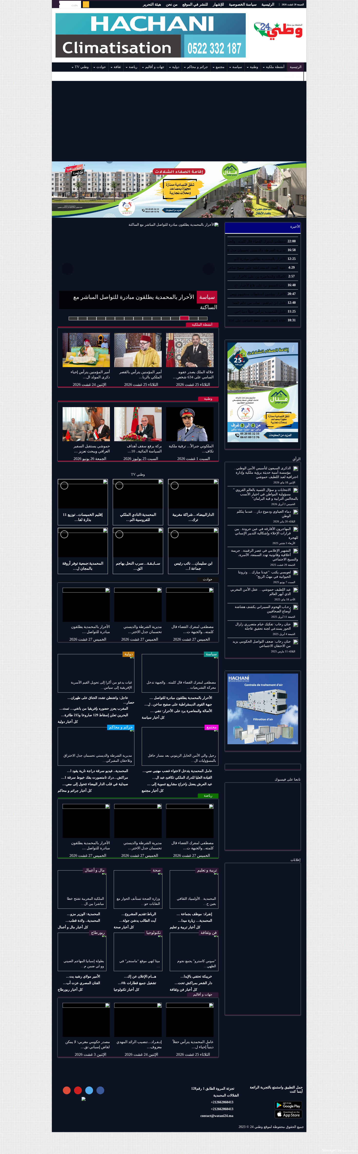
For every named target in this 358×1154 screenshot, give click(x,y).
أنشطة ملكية (275, 67)
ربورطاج (98, 932)
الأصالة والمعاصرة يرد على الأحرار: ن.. (258, 276)
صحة (157, 870)
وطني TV (82, 67)
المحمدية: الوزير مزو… (83, 914)
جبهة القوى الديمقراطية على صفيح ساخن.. (255, 268)
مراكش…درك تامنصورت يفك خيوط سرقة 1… (94, 777)
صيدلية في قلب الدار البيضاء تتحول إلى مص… (95, 784)
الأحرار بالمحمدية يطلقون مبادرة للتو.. (259, 259)
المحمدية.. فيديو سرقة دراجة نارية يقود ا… (97, 771)
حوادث (101, 67)
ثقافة (117, 67)
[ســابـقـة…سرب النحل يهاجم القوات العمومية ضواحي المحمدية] (138, 542)
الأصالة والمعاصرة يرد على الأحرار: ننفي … (181, 711)
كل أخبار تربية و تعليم (185, 927)
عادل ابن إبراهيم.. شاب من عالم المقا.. (258, 303)
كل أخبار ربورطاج (70, 989)
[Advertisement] (179, 121)
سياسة (237, 67)
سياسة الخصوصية (243, 4)
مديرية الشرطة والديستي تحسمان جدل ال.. (255, 250)
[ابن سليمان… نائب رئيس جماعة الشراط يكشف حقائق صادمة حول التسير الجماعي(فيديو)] (193, 542)
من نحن (172, 4)
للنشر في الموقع (195, 4)
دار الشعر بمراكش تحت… (193, 983)
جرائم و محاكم (197, 67)
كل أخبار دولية (68, 722)
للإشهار (218, 4)
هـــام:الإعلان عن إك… (140, 976)
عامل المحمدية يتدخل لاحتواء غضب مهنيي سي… (177, 771)
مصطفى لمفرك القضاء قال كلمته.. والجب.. (255, 241)
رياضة (133, 67)
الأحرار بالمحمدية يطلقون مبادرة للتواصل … (181, 698)
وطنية (254, 67)
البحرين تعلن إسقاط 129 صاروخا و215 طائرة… (94, 715)
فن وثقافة (209, 932)
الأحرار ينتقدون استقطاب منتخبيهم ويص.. (257, 294)
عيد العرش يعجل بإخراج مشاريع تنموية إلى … (179, 784)
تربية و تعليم (207, 870)
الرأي (296, 459)
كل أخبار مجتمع (153, 790)
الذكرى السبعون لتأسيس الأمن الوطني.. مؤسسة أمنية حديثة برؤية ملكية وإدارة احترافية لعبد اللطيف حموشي (266, 472)
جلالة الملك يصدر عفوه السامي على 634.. (256, 320)
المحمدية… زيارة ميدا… (195, 920)
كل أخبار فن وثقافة (183, 989)
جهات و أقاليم (154, 67)
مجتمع (220, 67)
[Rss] (86, 4)
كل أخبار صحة (124, 927)
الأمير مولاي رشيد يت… (83, 976)
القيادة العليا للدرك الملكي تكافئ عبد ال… (182, 777)
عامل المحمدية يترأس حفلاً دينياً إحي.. (259, 311)
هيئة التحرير (152, 4)
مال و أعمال (95, 870)
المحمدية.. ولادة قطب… (83, 920)
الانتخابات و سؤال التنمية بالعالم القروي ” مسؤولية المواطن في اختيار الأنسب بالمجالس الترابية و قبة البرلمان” (265, 494)
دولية (175, 67)
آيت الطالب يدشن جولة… (137, 920)
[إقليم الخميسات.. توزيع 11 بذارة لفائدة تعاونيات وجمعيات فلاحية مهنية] (83, 494)
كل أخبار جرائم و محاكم (75, 790)
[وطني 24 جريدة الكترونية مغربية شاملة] (278, 30)
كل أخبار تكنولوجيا (126, 989)
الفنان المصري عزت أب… (81, 983)
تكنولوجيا (153, 932)
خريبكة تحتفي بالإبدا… (196, 976)
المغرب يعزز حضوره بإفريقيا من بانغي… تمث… (93, 708)
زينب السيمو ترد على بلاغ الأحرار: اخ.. (259, 285)
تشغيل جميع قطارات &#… (137, 983)
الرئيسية (268, 4)
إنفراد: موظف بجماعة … (194, 914)
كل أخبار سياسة (153, 717)
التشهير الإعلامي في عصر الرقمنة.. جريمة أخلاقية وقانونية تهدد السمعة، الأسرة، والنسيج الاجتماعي (264, 555)
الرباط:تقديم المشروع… (139, 914)
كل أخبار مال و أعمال (73, 927)
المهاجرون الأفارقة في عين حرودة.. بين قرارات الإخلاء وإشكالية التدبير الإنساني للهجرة (266, 533)
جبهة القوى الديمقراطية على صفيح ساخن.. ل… (178, 704)
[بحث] (55, 4)
